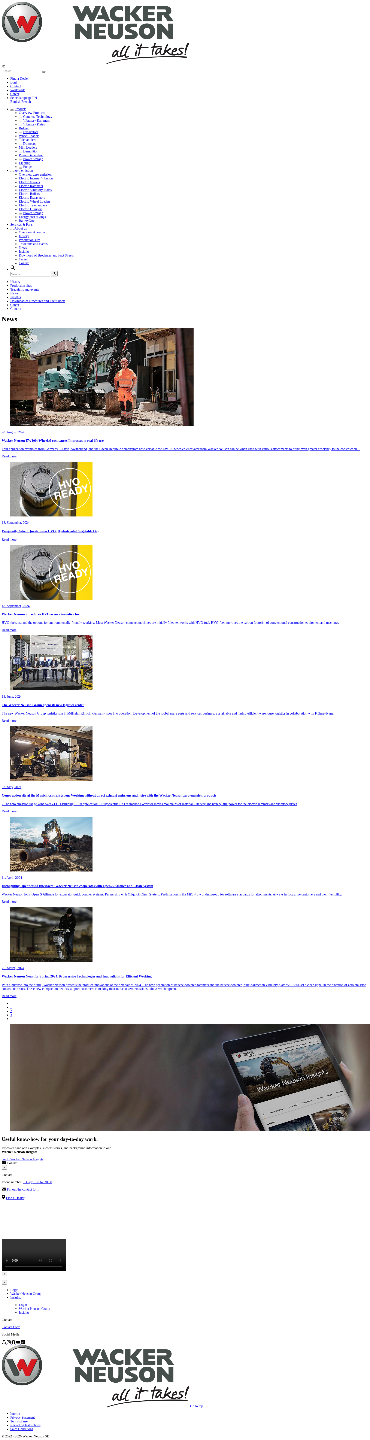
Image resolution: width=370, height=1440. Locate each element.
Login (14, 82)
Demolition (30, 151)
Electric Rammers (31, 186)
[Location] (4, 1343)
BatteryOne (26, 220)
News (23, 247)
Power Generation (31, 155)
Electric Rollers (29, 193)
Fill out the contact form (23, 1189)
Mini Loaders (28, 147)
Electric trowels (29, 182)
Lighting (24, 163)
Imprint (15, 1413)
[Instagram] (9, 1343)
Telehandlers (27, 140)
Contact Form (11, 1327)
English (15, 101)
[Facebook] (14, 1343)
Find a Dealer (19, 78)
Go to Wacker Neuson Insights (22, 1159)
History (24, 236)
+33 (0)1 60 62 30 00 (37, 1182)
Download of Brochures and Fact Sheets (46, 255)
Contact (15, 86)
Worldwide (17, 90)
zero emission (24, 170)
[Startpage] (95, 63)
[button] (23, 98)
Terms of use (19, 1421)
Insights (24, 251)
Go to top (196, 1406)
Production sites (29, 240)
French (26, 101)
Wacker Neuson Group (26, 1293)
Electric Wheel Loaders (35, 201)
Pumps (27, 167)
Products (20, 109)
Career (14, 94)
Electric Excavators (32, 197)
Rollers (23, 128)
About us (20, 228)
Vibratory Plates (34, 124)
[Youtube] (18, 1343)
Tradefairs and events (33, 244)
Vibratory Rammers (36, 120)
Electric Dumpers (30, 209)
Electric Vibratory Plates (35, 190)
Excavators (30, 132)
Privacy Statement (22, 1417)
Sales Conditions (21, 1429)
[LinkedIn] (23, 1343)
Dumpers (29, 143)
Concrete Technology (37, 116)
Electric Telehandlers (33, 205)
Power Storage (33, 159)
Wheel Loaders (29, 136)
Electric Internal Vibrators (36, 178)
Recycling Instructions (25, 1425)
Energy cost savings (32, 217)
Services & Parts (21, 224)
